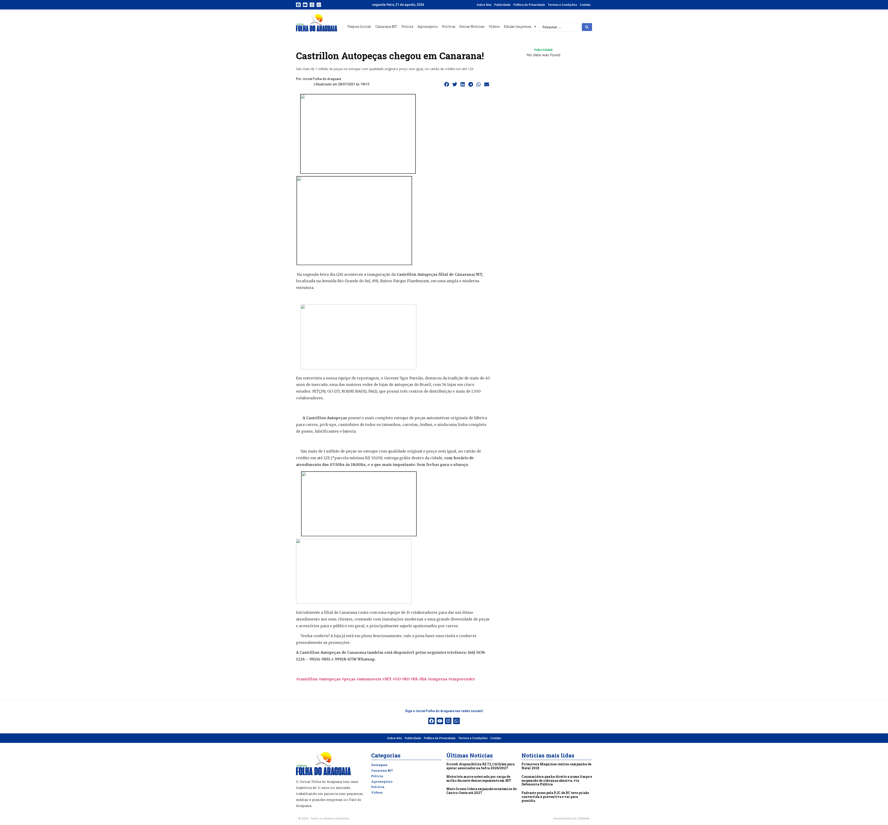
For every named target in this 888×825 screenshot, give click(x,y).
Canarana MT (386, 26)
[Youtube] (305, 5)
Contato (585, 4)
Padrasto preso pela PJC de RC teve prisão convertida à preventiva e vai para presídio (555, 797)
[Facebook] (298, 5)
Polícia (407, 26)
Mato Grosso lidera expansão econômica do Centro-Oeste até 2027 (481, 791)
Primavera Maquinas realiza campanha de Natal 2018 (556, 766)
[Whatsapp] (319, 5)
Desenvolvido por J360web (571, 818)
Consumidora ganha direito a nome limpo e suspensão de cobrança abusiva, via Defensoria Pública (556, 780)
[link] (330, 679)
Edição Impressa (517, 26)
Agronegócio (427, 26)
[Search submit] (587, 27)
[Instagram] (312, 5)
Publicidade (502, 4)
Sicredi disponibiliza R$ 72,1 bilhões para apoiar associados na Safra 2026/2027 (480, 766)
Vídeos (494, 26)
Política (448, 26)
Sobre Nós (484, 4)
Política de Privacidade (529, 4)
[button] (446, 84)
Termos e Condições (562, 4)
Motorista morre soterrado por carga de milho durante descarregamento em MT (478, 778)
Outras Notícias (471, 26)
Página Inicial (359, 26)
